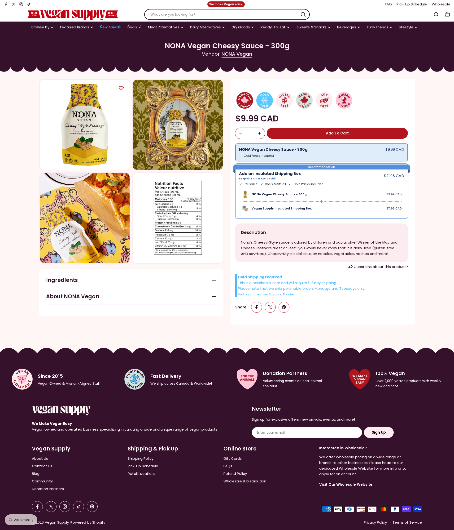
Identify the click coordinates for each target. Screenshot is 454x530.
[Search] (303, 14)
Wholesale (441, 4)
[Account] (436, 14)
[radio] (321, 152)
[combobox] (227, 14)
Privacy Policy (375, 522)
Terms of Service (407, 522)
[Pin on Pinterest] (284, 307)
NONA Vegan (237, 54)
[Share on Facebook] (256, 307)
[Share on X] (270, 307)
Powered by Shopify (87, 522)
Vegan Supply (57, 522)
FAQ (388, 4)
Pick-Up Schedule (412, 4)
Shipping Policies (282, 294)
